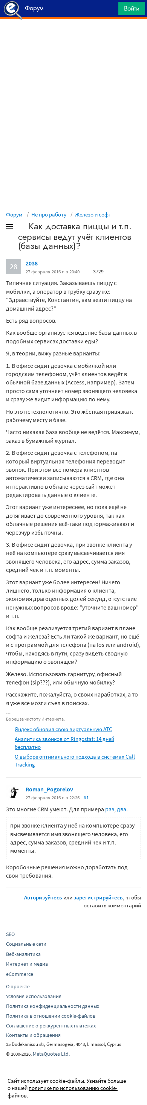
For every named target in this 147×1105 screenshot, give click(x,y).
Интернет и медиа (27, 963)
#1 (86, 797)
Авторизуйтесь (43, 897)
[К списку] (22, 227)
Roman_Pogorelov (49, 789)
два (121, 809)
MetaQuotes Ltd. (51, 1053)
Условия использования (33, 996)
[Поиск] (110, 10)
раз (109, 809)
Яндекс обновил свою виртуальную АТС (63, 729)
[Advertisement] (73, 38)
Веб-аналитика (23, 954)
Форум (14, 214)
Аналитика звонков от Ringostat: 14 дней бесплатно (64, 742)
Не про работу (48, 214)
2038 (32, 263)
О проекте (18, 986)
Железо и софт (93, 214)
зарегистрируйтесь (98, 897)
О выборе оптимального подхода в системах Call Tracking (75, 760)
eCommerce (19, 974)
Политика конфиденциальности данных (52, 1006)
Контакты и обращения (33, 1035)
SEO (10, 934)
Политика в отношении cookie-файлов (50, 1015)
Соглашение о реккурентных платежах (51, 1025)
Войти (131, 8)
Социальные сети (26, 943)
